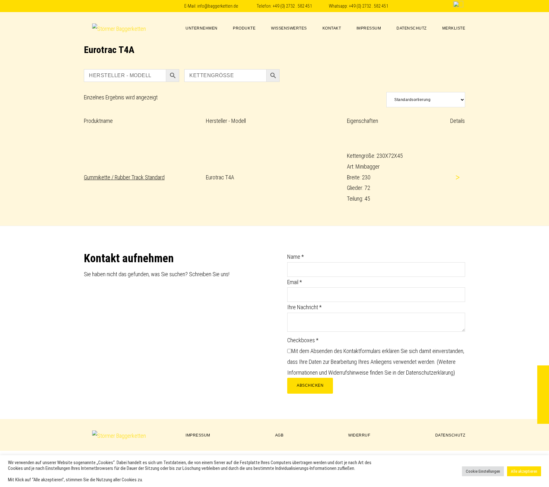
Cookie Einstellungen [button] (483, 471)
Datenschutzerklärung (429, 372)
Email (294, 282)
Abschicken (310, 385)
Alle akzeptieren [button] (524, 471)
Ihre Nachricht (304, 307)
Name (295, 256)
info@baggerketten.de (217, 6)
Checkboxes (302, 340)
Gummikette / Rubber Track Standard (124, 177)
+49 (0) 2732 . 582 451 (292, 6)
